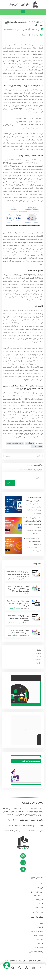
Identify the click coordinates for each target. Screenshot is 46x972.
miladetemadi (9, 29)
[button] (23, 12)
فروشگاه (40, 887)
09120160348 (8, 831)
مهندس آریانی (37, 446)
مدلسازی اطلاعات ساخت (14, 443)
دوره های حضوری (36, 891)
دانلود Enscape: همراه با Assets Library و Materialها (32, 541)
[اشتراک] (6, 23)
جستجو (38, 478)
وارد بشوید (23, 469)
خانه (41, 883)
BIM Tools (39, 908)
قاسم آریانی (30, 443)
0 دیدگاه (23, 35)
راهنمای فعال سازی (36, 912)
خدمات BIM (38, 895)
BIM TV (40, 904)
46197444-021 (33, 831)
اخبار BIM (35, 35)
